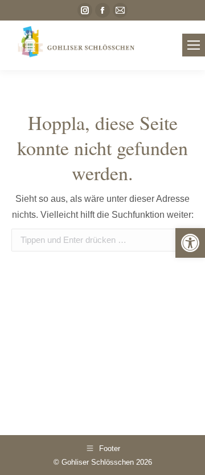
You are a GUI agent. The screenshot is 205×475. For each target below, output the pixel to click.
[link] (190, 243)
